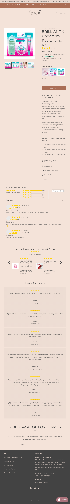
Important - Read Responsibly (13, 457)
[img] (16, 205)
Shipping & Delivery (10, 469)
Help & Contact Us (41, 482)
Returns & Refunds (9, 473)
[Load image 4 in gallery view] (31, 65)
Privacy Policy (8, 465)
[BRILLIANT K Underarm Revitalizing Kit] (61, 75)
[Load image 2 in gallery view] (15, 65)
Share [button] (45, 179)
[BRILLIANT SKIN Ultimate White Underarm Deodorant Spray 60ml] (46, 75)
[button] (5, 13)
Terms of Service (9, 461)
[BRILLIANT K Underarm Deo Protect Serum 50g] (53, 75)
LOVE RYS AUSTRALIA (37, 500)
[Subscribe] (48, 444)
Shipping (51, 58)
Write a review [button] (58, 191)
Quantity (44, 78)
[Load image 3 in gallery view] (23, 65)
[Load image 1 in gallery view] (8, 65)
